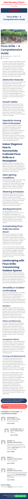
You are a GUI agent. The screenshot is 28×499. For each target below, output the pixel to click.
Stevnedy (9, 440)
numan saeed (11, 417)
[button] (20, 496)
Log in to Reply (11, 423)
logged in (10, 486)
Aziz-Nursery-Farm (7, 56)
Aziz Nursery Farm (14, 2)
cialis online (15, 447)
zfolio (12, 497)
